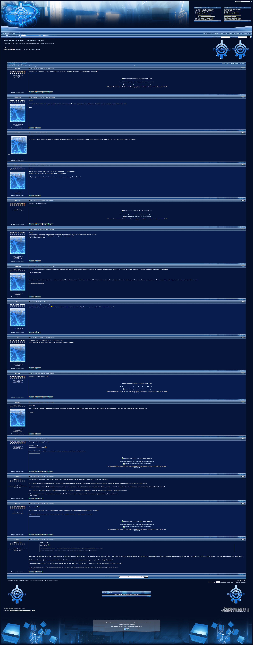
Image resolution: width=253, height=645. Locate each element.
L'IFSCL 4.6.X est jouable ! (204, 14)
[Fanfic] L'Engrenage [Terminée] (231, 12)
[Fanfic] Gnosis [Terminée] (230, 16)
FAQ (208, 33)
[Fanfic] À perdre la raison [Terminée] (232, 9)
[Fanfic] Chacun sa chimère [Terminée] (233, 18)
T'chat (242, 33)
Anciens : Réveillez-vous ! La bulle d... (233, 19)
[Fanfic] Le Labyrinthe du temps (231, 11)
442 (27, 49)
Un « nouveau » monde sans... (208, 16)
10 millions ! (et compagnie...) (206, 13)
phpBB (108, 622)
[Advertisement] (126, 637)
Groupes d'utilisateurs (233, 33)
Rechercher (213, 33)
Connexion (13, 37)
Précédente (18, 49)
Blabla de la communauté (47, 43)
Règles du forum (10, 33)
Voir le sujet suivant (240, 63)
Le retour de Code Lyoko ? (207, 17)
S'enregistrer (20, 37)
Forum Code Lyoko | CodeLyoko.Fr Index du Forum (17, 43)
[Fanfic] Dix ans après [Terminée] (231, 17)
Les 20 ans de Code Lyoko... (207, 18)
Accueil (3, 33)
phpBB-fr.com (148, 622)
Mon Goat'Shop (137, 81)
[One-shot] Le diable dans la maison (232, 13)
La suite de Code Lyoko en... (207, 9)
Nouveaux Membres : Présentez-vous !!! (24, 40)
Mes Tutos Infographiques (126, 81)
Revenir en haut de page (17, 92)
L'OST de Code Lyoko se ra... (208, 11)
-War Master (137, 87)
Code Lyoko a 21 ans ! (202, 12)
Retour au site (248, 33)
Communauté (35, 43)
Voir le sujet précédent (228, 63)
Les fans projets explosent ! (207, 19)
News (204, 33)
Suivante (38, 49)
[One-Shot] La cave (228, 10)
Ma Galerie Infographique (148, 81)
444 (32, 49)
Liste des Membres (222, 33)
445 (34, 49)
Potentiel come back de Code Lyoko (232, 14)
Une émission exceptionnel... (207, 10)
